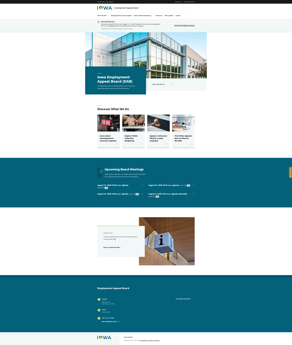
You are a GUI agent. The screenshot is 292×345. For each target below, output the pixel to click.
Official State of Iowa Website (105, 1)
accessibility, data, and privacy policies (149, 340)
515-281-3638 (106, 312)
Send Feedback (128, 337)
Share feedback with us (110, 321)
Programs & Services (189, 1)
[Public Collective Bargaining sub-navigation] (152, 15)
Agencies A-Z (178, 1)
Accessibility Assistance (183, 298)
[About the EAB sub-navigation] (107, 15)
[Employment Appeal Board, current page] (105, 8)
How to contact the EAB (111, 247)
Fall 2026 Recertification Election (184, 25)
